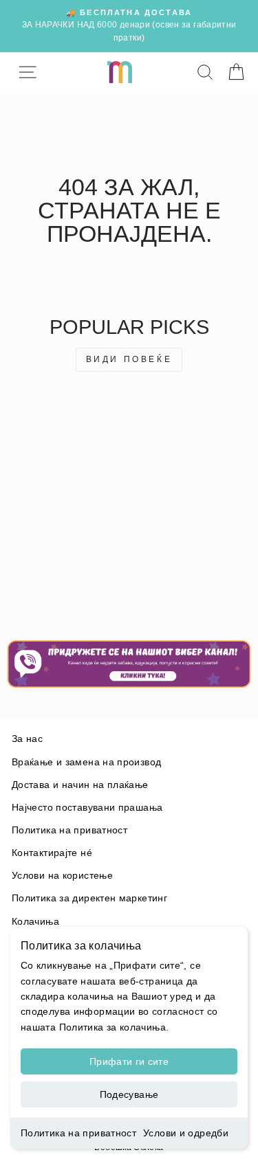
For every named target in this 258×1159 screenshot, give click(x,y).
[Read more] (129, 664)
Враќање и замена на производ (86, 762)
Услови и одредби (185, 1132)
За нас (27, 739)
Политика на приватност (78, 1132)
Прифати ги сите (129, 1061)
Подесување (129, 1094)
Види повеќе (129, 359)
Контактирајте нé (52, 853)
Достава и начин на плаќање (80, 785)
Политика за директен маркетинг (89, 898)
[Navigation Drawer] (27, 72)
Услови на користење (62, 875)
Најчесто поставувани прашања (87, 807)
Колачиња (35, 921)
